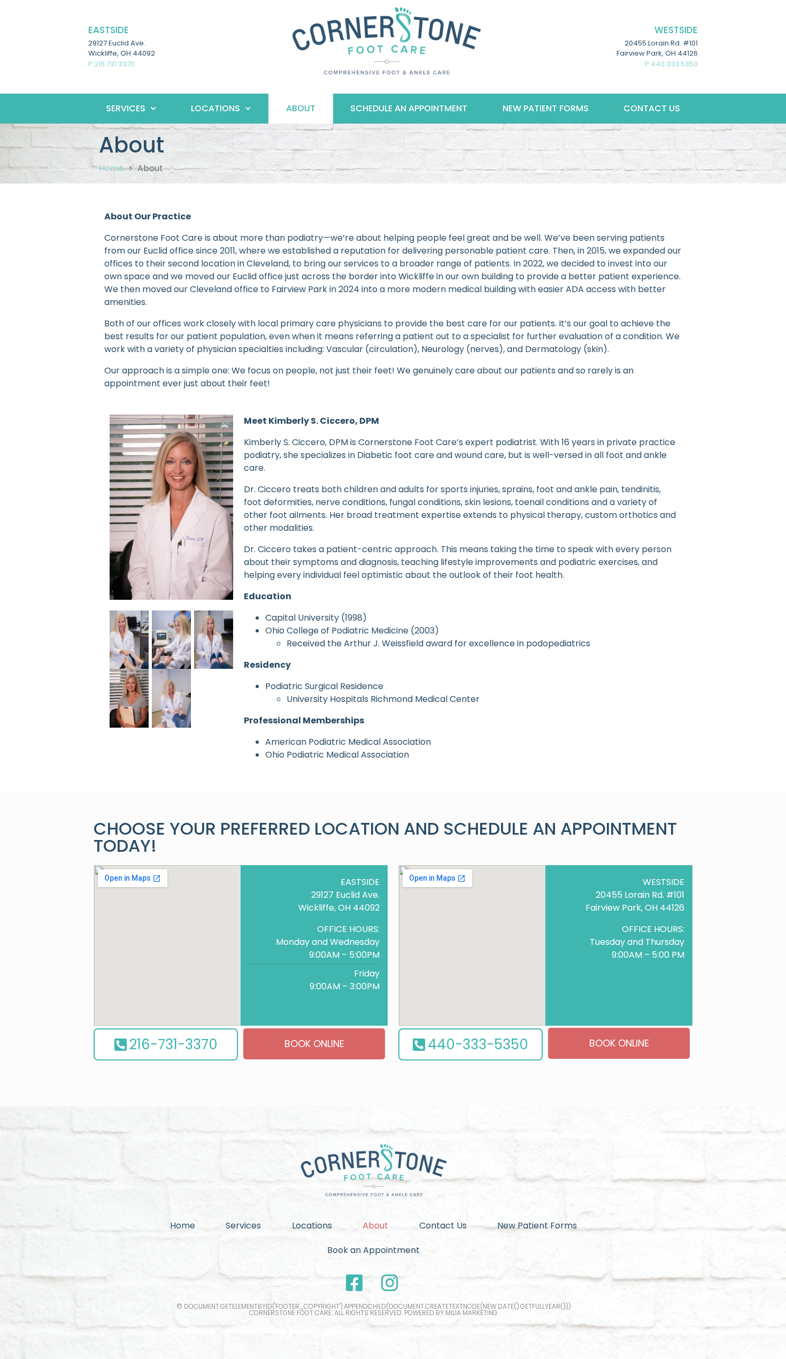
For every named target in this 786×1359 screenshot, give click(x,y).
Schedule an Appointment (408, 108)
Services (125, 108)
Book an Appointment (373, 1250)
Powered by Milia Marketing (451, 1312)
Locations (312, 1225)
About (300, 108)
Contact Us (651, 108)
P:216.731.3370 (111, 64)
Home (182, 1225)
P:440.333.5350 (671, 64)
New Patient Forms (546, 108)
